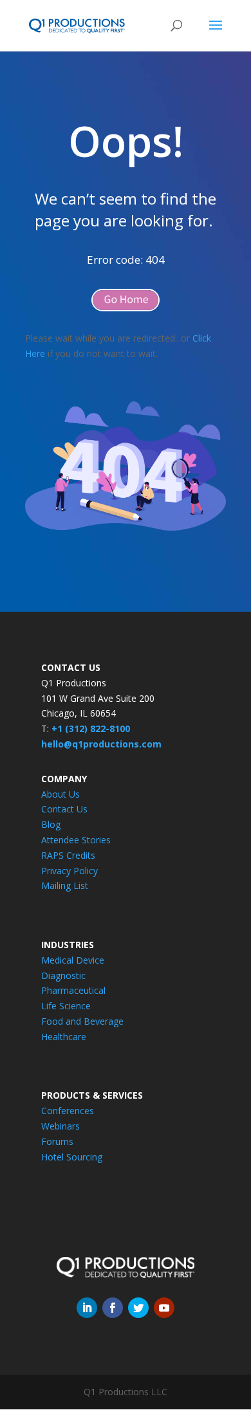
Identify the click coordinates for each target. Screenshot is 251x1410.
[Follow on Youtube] (164, 1307)
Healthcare (63, 1036)
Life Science (66, 1006)
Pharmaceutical (73, 990)
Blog (50, 824)
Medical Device (72, 960)
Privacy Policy (69, 871)
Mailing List (64, 885)
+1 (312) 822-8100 (90, 728)
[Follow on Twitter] (138, 1307)
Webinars (60, 1126)
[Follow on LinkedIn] (87, 1307)
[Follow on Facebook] (112, 1307)
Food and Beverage (82, 1021)
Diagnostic (63, 975)
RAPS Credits (68, 855)
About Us (60, 794)
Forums (57, 1141)
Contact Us (64, 809)
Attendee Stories (76, 840)
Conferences (67, 1110)
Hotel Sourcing (71, 1157)
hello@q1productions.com (101, 744)
